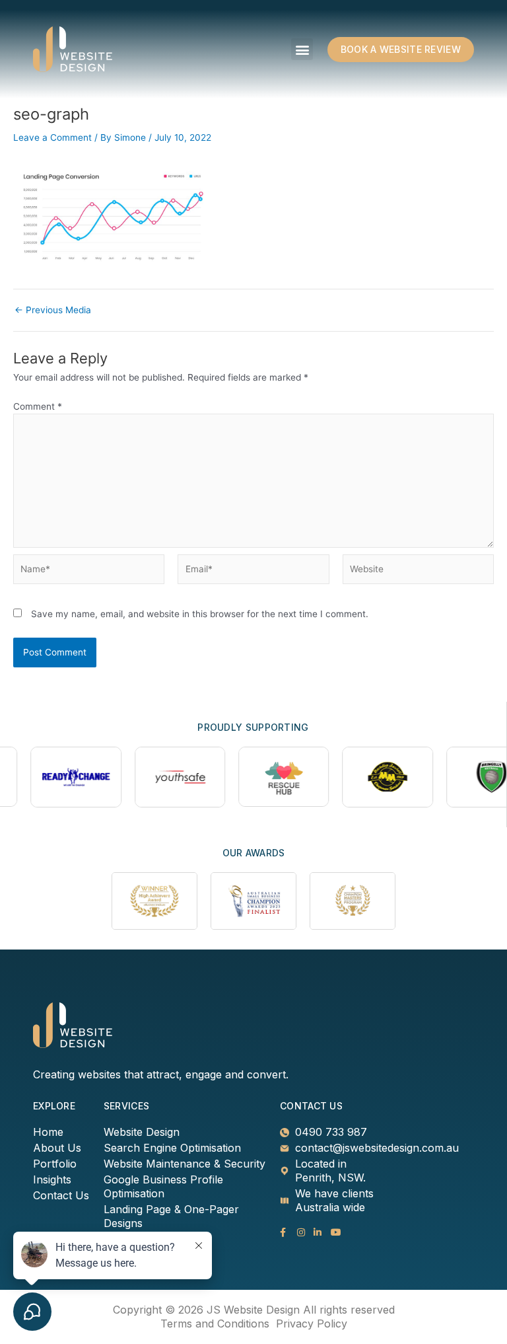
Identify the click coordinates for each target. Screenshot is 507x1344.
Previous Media (53, 310)
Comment (37, 406)
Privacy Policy (311, 1323)
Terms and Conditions (214, 1323)
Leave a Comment (52, 137)
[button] (302, 49)
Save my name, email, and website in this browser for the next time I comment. (199, 614)
